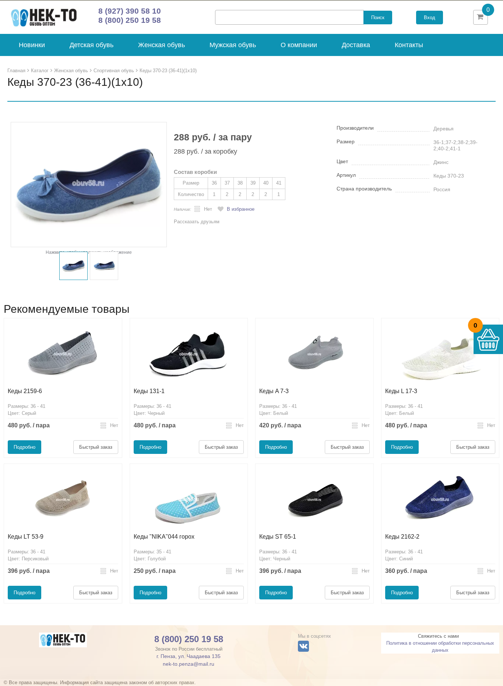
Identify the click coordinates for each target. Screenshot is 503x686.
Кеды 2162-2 (402, 536)
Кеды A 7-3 (274, 391)
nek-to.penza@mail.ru (188, 664)
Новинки (32, 45)
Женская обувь (161, 45)
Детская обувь (91, 45)
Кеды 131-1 (149, 391)
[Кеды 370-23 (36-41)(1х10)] (88, 184)
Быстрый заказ (95, 447)
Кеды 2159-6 (25, 391)
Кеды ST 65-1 (277, 536)
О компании (299, 45)
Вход (429, 17)
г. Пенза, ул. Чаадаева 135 (188, 656)
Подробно (24, 447)
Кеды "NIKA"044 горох (164, 536)
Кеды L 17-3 (401, 391)
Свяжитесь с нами (438, 636)
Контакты (409, 45)
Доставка (356, 45)
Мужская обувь (233, 45)
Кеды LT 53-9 (25, 536)
